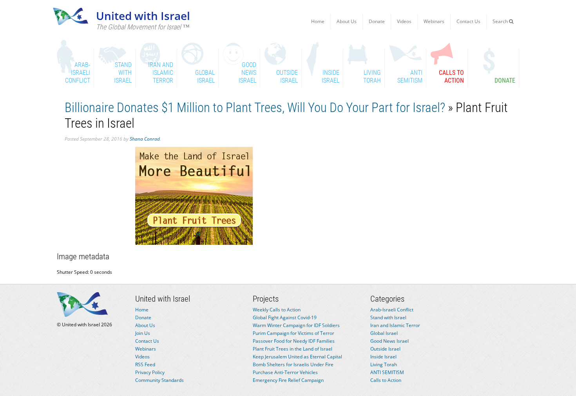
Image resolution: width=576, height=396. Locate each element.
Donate (377, 21)
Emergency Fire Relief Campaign (288, 380)
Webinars (434, 21)
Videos (404, 21)
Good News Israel (389, 341)
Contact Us (468, 21)
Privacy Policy (150, 372)
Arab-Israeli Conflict (391, 309)
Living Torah (383, 364)
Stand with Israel (388, 317)
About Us (347, 21)
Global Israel (384, 333)
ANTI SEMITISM (387, 372)
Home (317, 21)
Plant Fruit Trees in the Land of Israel (292, 348)
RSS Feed (145, 364)
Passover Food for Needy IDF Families (294, 341)
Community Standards (159, 380)
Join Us (142, 333)
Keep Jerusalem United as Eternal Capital (297, 356)
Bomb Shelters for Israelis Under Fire (293, 364)
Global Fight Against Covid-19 (285, 317)
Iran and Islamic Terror (395, 325)
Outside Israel (385, 348)
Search (501, 21)
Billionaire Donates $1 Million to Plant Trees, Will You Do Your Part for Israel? (255, 107)
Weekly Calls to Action (277, 309)
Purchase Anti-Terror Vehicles (285, 372)
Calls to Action (385, 380)
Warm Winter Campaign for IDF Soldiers (296, 325)
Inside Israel (383, 356)
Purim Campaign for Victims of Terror (293, 333)
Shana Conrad (145, 139)
